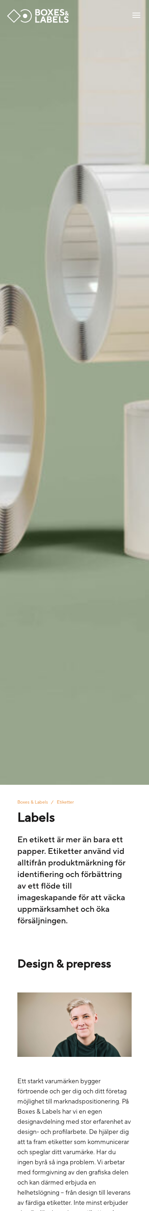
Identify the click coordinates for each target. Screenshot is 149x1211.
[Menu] (136, 16)
